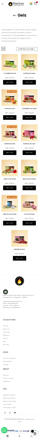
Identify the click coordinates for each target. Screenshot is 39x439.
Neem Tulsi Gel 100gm (29, 179)
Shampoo (6, 335)
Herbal (5, 338)
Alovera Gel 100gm (29, 73)
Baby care (6, 329)
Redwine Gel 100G (19, 249)
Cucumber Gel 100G (10, 73)
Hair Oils (5, 326)
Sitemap (5, 364)
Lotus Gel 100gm (29, 214)
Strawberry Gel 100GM (29, 108)
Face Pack (6, 332)
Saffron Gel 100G (9, 144)
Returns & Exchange (9, 401)
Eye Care (6, 345)
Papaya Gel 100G (10, 108)
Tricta (19, 422)
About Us (6, 375)
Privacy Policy (7, 361)
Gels (4, 341)
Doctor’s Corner (8, 378)
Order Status (7, 404)
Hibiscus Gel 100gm (10, 179)
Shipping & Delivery (9, 398)
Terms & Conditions (9, 358)
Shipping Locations (9, 395)
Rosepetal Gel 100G (29, 144)
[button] (35, 4)
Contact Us (6, 381)
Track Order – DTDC (9, 407)
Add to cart (9, 82)
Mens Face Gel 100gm (9, 214)
